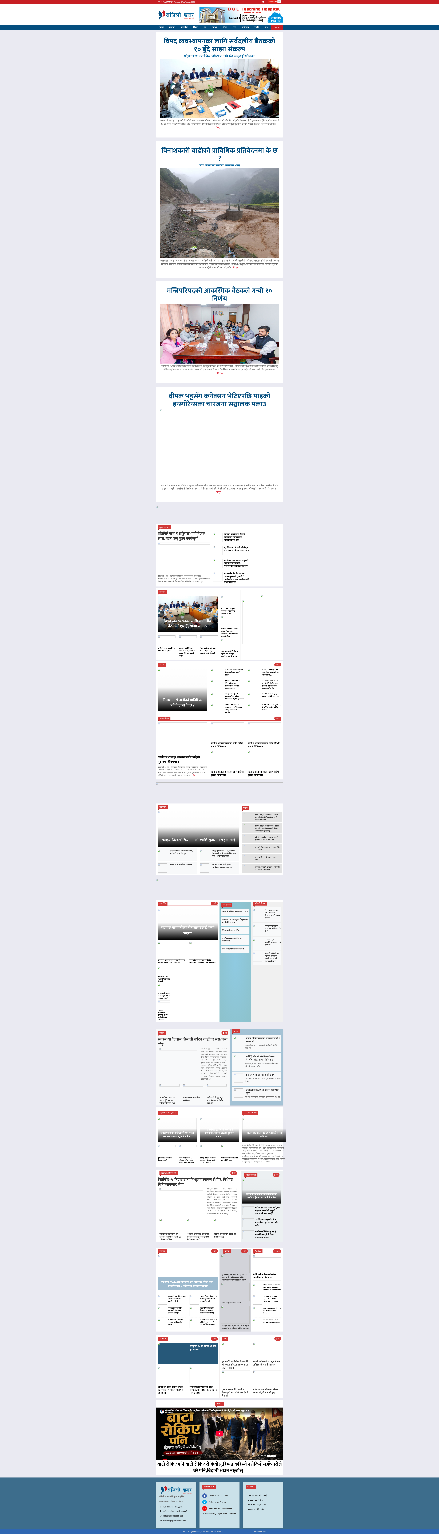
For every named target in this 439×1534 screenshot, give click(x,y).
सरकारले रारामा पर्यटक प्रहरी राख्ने (191, 1099)
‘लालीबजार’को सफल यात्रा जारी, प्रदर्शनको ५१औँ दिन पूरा (181, 852)
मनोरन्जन (245, 27)
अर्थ (204, 27)
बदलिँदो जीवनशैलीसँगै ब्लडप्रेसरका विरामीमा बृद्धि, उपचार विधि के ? (260, 1058)
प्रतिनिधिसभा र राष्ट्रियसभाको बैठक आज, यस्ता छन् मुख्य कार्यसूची (181, 536)
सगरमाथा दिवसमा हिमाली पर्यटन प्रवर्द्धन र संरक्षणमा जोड (193, 1042)
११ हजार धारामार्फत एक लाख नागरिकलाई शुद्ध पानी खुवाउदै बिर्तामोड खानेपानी (198, 1236)
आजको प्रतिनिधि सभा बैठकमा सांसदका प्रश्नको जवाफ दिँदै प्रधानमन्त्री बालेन (272, 957)
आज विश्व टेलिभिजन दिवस (231, 1302)
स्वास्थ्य (214, 27)
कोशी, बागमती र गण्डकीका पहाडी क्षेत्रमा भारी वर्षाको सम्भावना (266, 838)
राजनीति (184, 27)
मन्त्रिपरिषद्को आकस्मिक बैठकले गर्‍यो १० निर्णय (273, 942)
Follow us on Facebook (218, 1495)
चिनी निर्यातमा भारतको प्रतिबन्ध (233, 948)
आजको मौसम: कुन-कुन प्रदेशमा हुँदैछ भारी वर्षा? (267, 848)
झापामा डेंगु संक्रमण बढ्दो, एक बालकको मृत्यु (225, 1235)
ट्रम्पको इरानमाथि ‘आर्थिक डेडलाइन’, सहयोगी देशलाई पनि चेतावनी (235, 1392)
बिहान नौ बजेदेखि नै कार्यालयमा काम (235, 911)
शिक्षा (225, 27)
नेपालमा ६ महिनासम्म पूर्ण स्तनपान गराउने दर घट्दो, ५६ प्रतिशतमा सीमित (170, 1236)
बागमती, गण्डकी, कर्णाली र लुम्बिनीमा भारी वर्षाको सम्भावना (267, 868)
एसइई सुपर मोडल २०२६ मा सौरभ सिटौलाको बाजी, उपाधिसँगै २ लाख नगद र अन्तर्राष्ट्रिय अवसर (224, 853)
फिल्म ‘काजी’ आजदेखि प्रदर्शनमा (181, 864)
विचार (195, 27)
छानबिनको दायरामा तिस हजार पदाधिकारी (232, 939)
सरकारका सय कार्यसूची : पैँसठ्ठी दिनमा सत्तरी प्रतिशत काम (235, 921)
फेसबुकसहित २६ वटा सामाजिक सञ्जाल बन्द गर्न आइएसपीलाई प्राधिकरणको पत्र (235, 1327)
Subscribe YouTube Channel (220, 1508)
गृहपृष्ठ (161, 27)
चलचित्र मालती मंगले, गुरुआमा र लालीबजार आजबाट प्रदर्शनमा (223, 866)
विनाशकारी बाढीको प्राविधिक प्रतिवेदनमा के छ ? (273, 929)
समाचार (172, 27)
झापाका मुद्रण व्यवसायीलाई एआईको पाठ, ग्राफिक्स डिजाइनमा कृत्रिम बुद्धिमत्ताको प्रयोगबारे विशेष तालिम (234, 1277)
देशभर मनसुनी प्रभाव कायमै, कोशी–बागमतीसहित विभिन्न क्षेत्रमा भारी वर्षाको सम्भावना (267, 817)
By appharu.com (260, 1531)
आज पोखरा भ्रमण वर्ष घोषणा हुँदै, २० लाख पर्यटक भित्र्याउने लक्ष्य (167, 1100)
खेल (234, 27)
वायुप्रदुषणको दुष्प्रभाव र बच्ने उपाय (260, 1075)
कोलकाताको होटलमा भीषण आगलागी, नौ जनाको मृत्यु (265, 1391)
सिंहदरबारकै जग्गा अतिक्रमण (232, 930)
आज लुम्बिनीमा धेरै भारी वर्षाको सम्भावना (265, 858)
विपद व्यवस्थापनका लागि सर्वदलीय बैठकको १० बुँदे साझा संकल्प (272, 914)
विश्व (266, 27)
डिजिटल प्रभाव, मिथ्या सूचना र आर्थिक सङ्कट (262, 1091)
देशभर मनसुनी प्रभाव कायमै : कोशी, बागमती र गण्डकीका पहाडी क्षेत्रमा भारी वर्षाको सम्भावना (267, 828)
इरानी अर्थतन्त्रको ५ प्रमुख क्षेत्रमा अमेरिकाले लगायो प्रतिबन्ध (266, 1363)
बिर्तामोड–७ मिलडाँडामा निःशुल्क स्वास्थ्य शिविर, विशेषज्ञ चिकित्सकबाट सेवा (195, 1182)
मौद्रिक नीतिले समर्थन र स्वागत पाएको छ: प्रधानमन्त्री (263, 1039)
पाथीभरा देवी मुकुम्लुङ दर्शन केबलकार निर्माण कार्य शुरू (215, 1100)
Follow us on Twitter (217, 1502)
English (276, 27)
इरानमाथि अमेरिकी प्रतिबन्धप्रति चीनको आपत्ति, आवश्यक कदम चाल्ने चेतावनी (235, 1365)
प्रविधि (256, 27)
